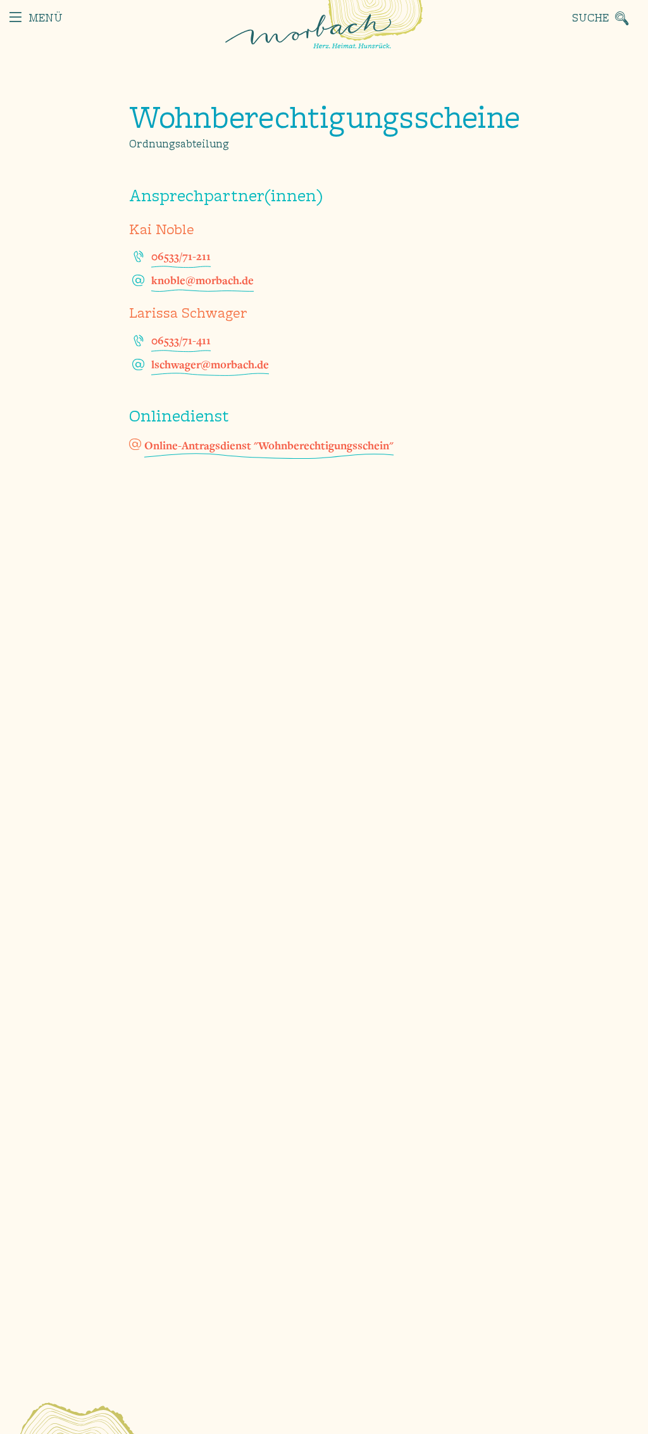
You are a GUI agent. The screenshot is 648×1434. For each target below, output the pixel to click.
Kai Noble (161, 230)
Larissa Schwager (188, 313)
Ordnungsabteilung (179, 145)
